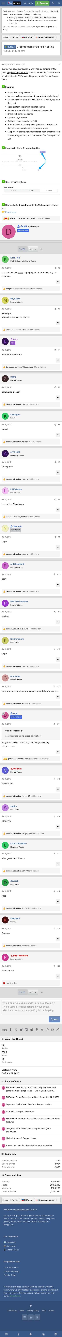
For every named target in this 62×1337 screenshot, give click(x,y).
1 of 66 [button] (22, 249)
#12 (58, 649)
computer (13, 23)
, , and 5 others (22, 404)
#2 (59, 268)
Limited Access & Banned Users (21, 1138)
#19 (58, 928)
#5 (59, 387)
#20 (58, 966)
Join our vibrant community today (18, 26)
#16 (58, 816)
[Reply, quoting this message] (58, 282)
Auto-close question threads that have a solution (29, 1145)
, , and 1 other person (25, 629)
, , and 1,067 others (30, 218)
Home (51, 1310)
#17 (58, 854)
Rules (21, 1310)
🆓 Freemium (9, 1242)
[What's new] (53, 3)
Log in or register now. (17, 72)
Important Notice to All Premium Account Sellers (28, 1104)
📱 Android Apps (11, 1250)
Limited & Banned (11, 1271)
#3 (59, 309)
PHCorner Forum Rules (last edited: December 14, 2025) (32, 1097)
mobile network (46, 20)
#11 (59, 612)
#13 (58, 686)
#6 (59, 425)
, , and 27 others (28, 759)
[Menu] (3, 3)
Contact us (12, 1310)
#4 (59, 350)
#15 (58, 779)
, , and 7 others (23, 329)
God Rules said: (12, 731)
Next (31, 249)
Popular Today (10, 1275)
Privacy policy (33, 1310)
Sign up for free (39, 11)
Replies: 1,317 (20, 64)
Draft (20, 272)
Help (44, 1310)
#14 (58, 724)
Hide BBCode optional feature (20, 1111)
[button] (31, 1305)
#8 (59, 499)
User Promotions (11, 1267)
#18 (58, 891)
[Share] (59, 64)
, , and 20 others (24, 288)
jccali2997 (55, 1191)
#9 (59, 537)
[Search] (59, 3)
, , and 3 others (23, 442)
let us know (15, 1296)
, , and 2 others (22, 479)
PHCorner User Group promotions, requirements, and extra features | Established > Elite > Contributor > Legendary (31, 1090)
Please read (10, 212)
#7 (59, 462)
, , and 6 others (26, 367)
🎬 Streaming (9, 1246)
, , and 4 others (21, 946)
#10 (58, 574)
